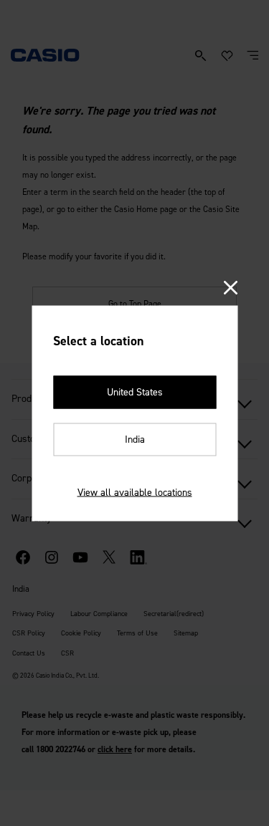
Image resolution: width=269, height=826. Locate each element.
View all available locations (134, 492)
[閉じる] (230, 288)
